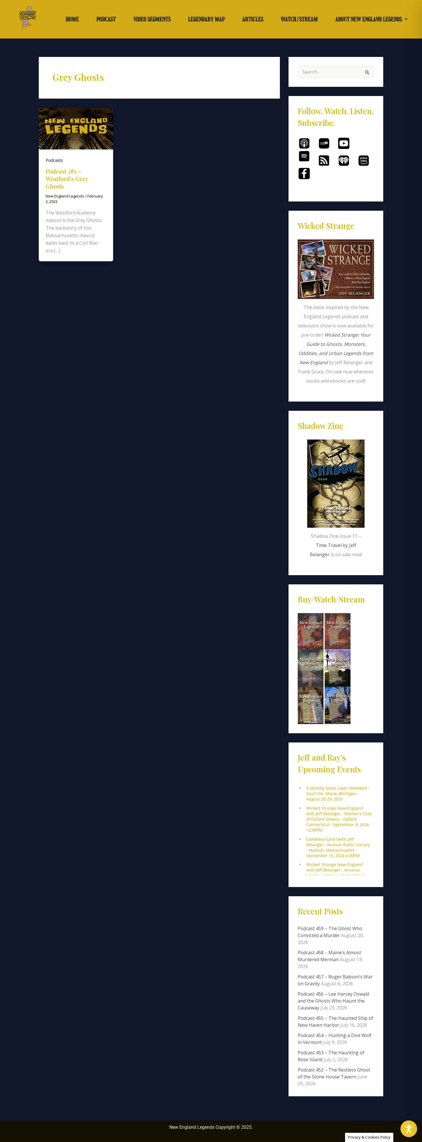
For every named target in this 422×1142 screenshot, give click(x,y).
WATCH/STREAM (299, 19)
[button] (371, 19)
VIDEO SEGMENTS (152, 19)
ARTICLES (252, 19)
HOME (72, 19)
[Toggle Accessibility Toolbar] (409, 1129)
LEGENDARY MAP (206, 19)
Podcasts (54, 160)
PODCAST (106, 19)
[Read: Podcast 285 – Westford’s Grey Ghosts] (76, 128)
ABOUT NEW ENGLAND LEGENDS (368, 19)
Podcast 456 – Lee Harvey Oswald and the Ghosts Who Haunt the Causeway (333, 1001)
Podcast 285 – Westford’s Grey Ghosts (67, 178)
